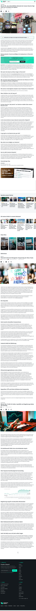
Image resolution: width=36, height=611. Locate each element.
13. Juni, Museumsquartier (15, 73)
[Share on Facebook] (1, 11)
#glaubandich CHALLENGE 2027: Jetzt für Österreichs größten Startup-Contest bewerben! (21, 205)
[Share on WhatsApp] (8, 11)
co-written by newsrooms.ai (13, 259)
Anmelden (22, 61)
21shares (17, 436)
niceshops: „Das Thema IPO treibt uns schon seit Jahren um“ (5, 205)
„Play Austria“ (9, 48)
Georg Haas (3, 556)
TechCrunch (2, 586)
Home (8, 1)
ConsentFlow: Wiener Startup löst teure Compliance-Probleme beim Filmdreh (30, 205)
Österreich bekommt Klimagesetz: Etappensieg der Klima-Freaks (4, 227)
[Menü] (34, 1)
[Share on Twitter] (3, 11)
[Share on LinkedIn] (6, 11)
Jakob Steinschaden (4, 259)
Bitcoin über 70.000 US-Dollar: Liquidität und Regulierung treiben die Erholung (12, 227)
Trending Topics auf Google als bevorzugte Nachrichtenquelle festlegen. (15, 37)
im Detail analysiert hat (18, 297)
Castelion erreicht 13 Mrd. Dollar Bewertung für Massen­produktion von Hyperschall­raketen (20, 228)
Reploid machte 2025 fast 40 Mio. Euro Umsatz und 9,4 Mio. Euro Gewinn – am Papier (29, 227)
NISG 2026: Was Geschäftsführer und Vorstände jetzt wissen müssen (13, 205)
